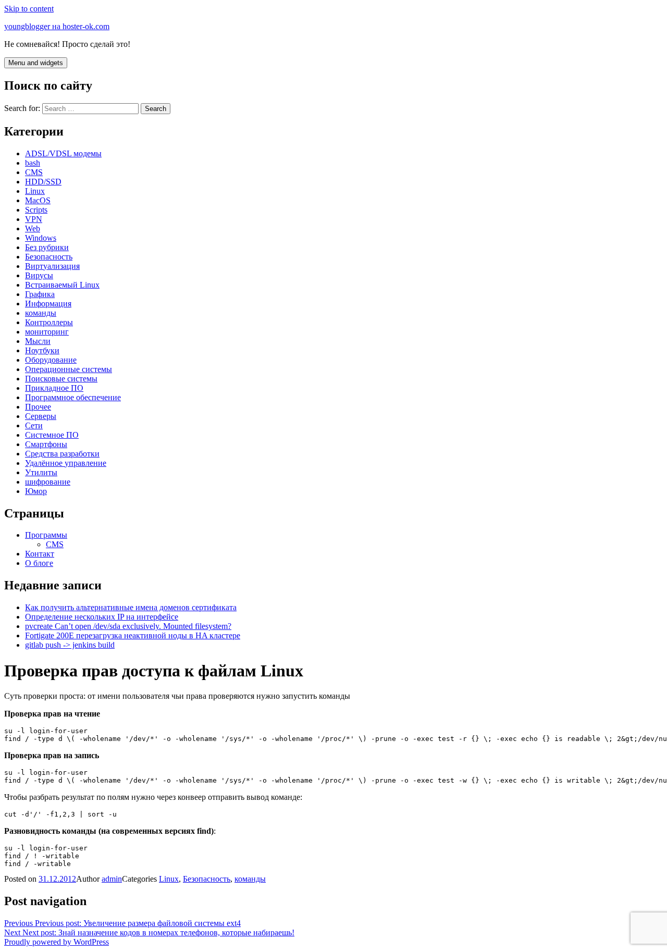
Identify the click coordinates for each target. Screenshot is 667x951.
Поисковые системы (61, 378)
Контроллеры (49, 322)
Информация (48, 303)
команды (40, 312)
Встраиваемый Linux (62, 284)
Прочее (38, 406)
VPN (33, 219)
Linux (35, 191)
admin (112, 878)
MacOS (38, 200)
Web (32, 228)
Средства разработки (62, 453)
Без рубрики (47, 247)
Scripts (36, 209)
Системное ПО (52, 434)
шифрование (47, 481)
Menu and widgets (35, 63)
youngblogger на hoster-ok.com (56, 26)
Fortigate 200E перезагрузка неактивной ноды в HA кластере (132, 635)
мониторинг (47, 331)
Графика (40, 294)
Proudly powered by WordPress (56, 941)
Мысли (38, 341)
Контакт (39, 553)
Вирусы (39, 275)
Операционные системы (68, 369)
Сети (34, 425)
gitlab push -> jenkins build (70, 644)
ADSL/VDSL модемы (63, 153)
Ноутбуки (42, 350)
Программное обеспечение (73, 397)
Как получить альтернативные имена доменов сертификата (131, 607)
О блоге (39, 563)
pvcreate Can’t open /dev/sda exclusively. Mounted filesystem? (128, 626)
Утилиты (41, 472)
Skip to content (29, 8)
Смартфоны (46, 444)
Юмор (36, 491)
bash (32, 162)
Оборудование (51, 359)
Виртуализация (52, 266)
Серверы (40, 416)
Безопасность (48, 256)
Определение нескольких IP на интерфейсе (101, 616)
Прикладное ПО (54, 388)
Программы (46, 534)
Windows (40, 237)
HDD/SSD (43, 181)
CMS (34, 172)
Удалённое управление (65, 463)
